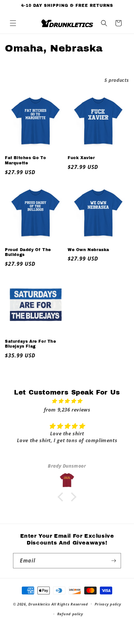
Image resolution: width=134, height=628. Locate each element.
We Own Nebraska (88, 249)
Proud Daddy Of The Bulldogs (28, 252)
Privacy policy (108, 604)
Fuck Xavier (81, 158)
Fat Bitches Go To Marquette (25, 160)
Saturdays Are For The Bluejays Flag (30, 344)
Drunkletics (39, 603)
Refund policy (70, 613)
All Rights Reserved (69, 603)
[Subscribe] (113, 560)
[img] (67, 400)
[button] (13, 23)
